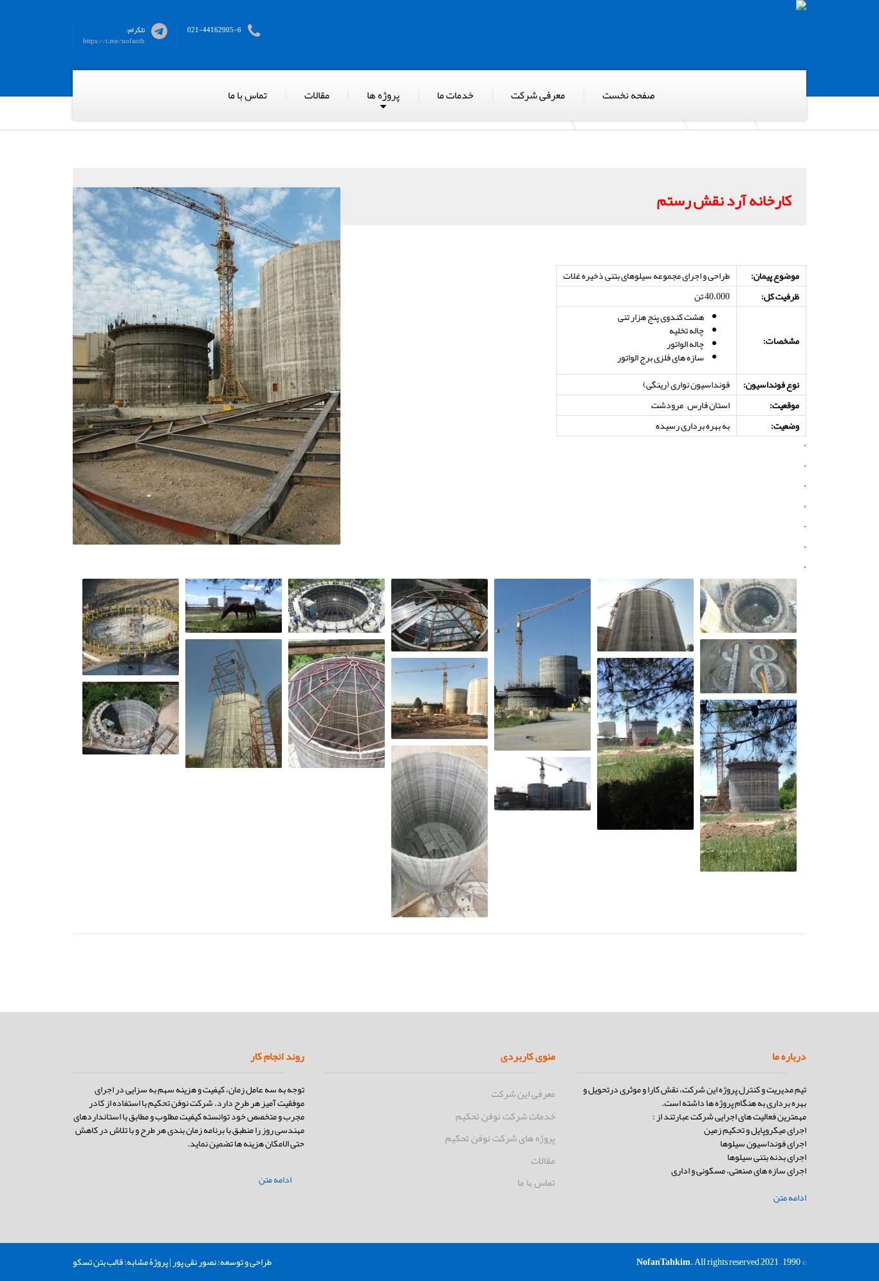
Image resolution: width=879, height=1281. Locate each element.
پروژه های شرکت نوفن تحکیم (500, 1138)
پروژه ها (383, 95)
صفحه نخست (628, 95)
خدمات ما (455, 95)
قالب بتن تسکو (98, 1262)
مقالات (316, 95)
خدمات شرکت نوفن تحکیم (505, 1116)
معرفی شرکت (538, 95)
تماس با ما (247, 95)
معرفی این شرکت (523, 1093)
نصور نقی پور (194, 1262)
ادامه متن (789, 1197)
